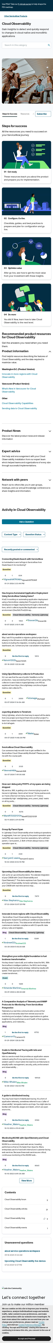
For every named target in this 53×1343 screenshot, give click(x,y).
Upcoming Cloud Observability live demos (21, 871)
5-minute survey (24, 4)
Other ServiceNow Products (15, 16)
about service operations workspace (19, 634)
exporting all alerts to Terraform (16, 712)
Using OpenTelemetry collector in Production (23, 674)
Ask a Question (26, 521)
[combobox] (26, 45)
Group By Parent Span (12, 829)
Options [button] (3, 508)
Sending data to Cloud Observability (19, 408)
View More (26, 1180)
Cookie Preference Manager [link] (30, 1325)
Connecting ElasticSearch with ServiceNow (22, 559)
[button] (43, 114)
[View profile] (12, 580)
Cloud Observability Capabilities (17, 403)
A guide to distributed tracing (15, 1095)
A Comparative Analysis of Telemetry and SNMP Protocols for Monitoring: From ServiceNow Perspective (24, 1004)
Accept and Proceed (26, 1338)
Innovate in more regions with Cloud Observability (25, 914)
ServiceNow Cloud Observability (17, 747)
